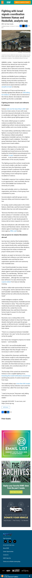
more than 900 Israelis (23, 383)
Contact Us (5, 554)
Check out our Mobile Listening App (11, 561)
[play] (2, 576)
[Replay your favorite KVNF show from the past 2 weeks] (16, 471)
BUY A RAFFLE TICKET (23, 2)
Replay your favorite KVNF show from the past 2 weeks (16, 487)
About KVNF (6, 548)
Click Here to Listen (16, 492)
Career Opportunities (8, 551)
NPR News (5, 407)
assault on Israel (7, 87)
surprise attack (6, 282)
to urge (11, 155)
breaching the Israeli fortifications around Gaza (16, 376)
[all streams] (30, 576)
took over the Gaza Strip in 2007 (16, 109)
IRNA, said (13, 231)
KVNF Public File (7, 558)
